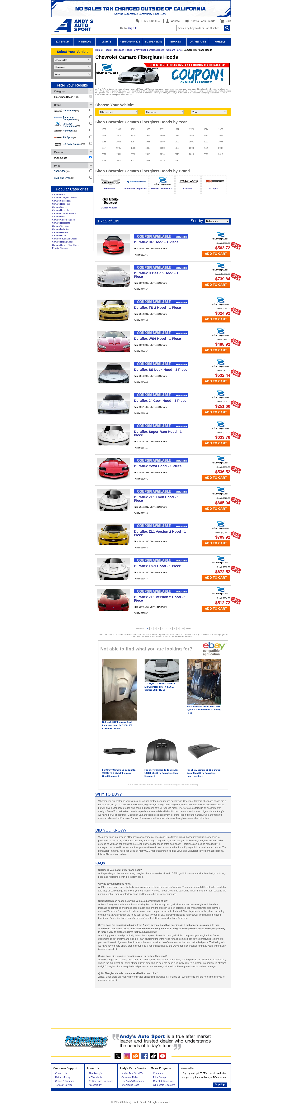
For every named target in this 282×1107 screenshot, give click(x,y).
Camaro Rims (58, 216)
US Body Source (74, 144)
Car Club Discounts (163, 1081)
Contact (175, 20)
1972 (177, 129)
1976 (104, 135)
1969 (133, 129)
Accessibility (95, 1085)
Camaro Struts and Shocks (65, 239)
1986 (118, 142)
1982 (191, 135)
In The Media (95, 1077)
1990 (177, 142)
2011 (118, 154)
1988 (147, 142)
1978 (133, 135)
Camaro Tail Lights (60, 226)
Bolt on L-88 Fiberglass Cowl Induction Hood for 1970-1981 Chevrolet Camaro (117, 725)
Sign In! (133, 27)
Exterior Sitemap (60, 248)
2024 (177, 160)
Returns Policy (62, 1077)
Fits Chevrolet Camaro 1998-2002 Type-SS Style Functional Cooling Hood (204, 709)
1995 (118, 148)
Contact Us (61, 1073)
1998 (162, 148)
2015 (177, 154)
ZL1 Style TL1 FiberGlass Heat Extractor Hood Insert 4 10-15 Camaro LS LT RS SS (159, 686)
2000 (191, 148)
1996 (133, 148)
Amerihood (71, 110)
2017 (206, 154)
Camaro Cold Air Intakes (63, 220)
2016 (191, 154)
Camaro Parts (58, 194)
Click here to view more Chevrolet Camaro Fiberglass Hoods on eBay (163, 784)
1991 (191, 142)
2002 (220, 148)
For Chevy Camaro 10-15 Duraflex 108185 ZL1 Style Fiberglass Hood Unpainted (161, 773)
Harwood (70, 130)
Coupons (158, 1073)
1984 (220, 135)
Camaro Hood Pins (61, 204)
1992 (206, 142)
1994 (104, 148)
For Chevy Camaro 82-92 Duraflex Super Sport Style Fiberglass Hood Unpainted (203, 773)
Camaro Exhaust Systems (64, 213)
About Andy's (95, 1073)
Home (98, 50)
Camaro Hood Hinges (62, 210)
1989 (162, 142)
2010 (104, 154)
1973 (191, 129)
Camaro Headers (60, 232)
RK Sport (69, 137)
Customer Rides (129, 1077)
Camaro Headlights (61, 223)
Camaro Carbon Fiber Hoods (65, 245)
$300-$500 (62, 171)
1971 (162, 129)
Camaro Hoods (59, 235)
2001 (206, 148)
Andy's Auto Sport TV (132, 1073)
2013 (147, 154)
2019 (104, 160)
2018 (220, 154)
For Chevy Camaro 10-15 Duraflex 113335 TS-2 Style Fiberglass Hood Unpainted (119, 773)
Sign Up (220, 1084)
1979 (147, 135)
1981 (177, 135)
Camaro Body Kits (60, 229)
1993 (220, 142)
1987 (133, 142)
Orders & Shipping (64, 1081)
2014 (162, 154)
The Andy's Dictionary (132, 1081)
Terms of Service (64, 1085)
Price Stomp (159, 1077)
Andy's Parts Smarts (202, 20)
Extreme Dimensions (71, 125)
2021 (133, 160)
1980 (162, 135)
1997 (147, 148)
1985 (104, 142)
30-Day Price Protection (101, 1081)
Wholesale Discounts (164, 1085)
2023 (162, 160)
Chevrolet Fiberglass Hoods (149, 50)
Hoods (107, 50)
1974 (206, 129)
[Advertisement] (72, 311)
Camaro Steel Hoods (62, 201)
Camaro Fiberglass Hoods (64, 197)
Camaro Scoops (59, 207)
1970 (147, 129)
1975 (220, 129)
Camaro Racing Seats (62, 242)
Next (188, 628)
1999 (177, 148)
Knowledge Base (130, 1085)
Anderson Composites (71, 118)
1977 (118, 135)
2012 (133, 154)
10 (182, 628)
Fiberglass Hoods (122, 50)
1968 (118, 129)
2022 (147, 160)
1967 (104, 129)
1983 (206, 135)
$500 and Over (64, 178)
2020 (118, 160)
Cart (227, 20)
